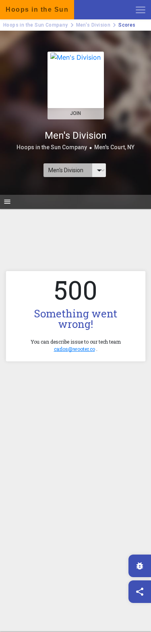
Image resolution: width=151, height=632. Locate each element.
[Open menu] (140, 10)
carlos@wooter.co (74, 349)
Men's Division (93, 25)
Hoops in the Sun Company (35, 25)
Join (75, 113)
